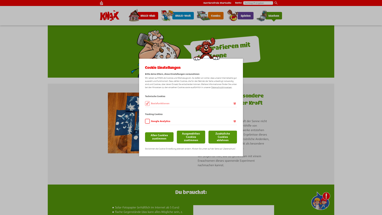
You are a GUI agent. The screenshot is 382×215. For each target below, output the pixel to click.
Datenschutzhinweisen (221, 87)
